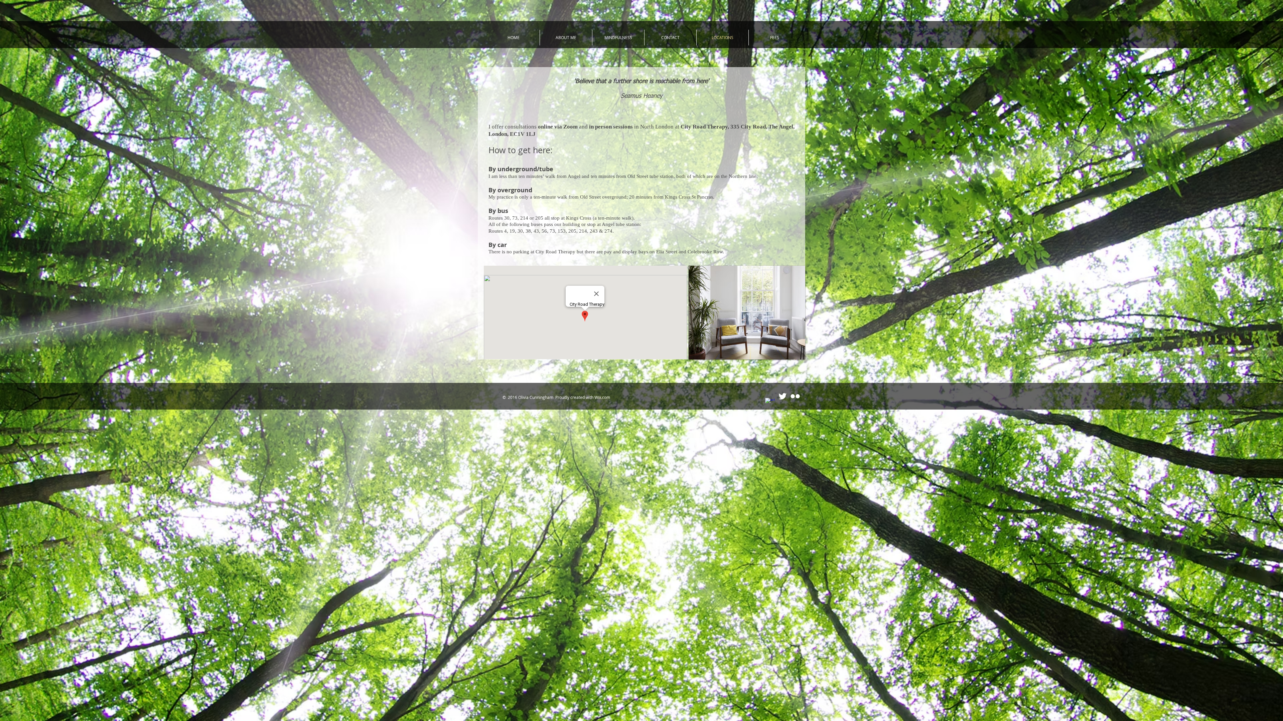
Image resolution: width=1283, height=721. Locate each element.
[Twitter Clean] (782, 396)
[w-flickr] (795, 396)
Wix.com (602, 397)
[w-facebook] (769, 402)
